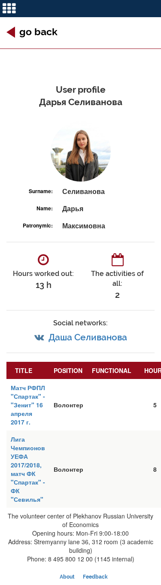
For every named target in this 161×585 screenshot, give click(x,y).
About (67, 577)
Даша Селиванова (88, 337)
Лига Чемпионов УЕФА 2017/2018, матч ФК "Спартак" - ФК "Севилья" (28, 469)
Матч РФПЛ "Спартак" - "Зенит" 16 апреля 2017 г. (28, 404)
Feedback (95, 577)
